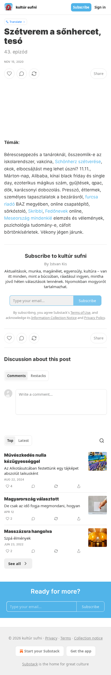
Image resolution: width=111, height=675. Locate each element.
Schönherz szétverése (78, 161)
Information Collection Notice (54, 317)
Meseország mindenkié (28, 218)
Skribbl (35, 211)
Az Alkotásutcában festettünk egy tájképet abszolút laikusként (41, 470)
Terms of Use (80, 312)
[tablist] (26, 376)
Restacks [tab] (38, 375)
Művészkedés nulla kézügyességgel (25, 458)
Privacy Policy (94, 317)
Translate (16, 22)
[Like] (9, 73)
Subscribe (81, 7)
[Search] (102, 440)
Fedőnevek (56, 211)
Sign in (100, 7)
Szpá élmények (17, 538)
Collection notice (88, 638)
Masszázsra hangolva (28, 531)
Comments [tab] (16, 375)
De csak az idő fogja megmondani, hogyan (42, 505)
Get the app (80, 651)
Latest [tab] (23, 440)
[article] (55, 470)
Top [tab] (10, 440)
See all (14, 563)
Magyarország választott (31, 499)
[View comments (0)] (22, 73)
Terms (65, 638)
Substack (30, 664)
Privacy (51, 638)
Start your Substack (42, 651)
